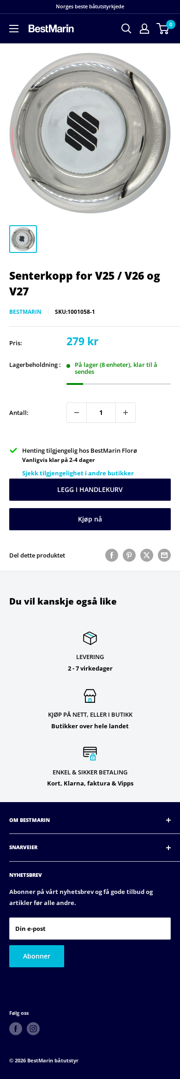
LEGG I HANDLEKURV (90, 489)
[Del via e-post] (164, 555)
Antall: (19, 412)
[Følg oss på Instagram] (33, 1028)
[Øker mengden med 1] (125, 412)
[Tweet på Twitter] (146, 555)
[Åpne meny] (13, 28)
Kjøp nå (90, 519)
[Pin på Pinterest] (129, 555)
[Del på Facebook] (111, 555)
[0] (163, 28)
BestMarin (25, 312)
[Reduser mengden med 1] (76, 412)
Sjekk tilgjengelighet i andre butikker (78, 473)
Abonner (36, 956)
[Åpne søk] (126, 29)
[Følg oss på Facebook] (15, 1028)
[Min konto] (144, 29)
